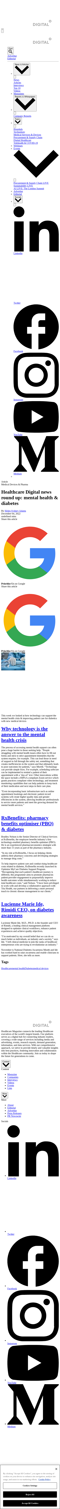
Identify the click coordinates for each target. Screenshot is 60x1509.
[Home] (26, 25)
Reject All (30, 1494)
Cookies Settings (30, 1485)
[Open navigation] (2, 28)
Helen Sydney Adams (15, 511)
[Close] (56, 1469)
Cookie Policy (44, 1479)
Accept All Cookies (30, 1503)
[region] (30, 1487)
